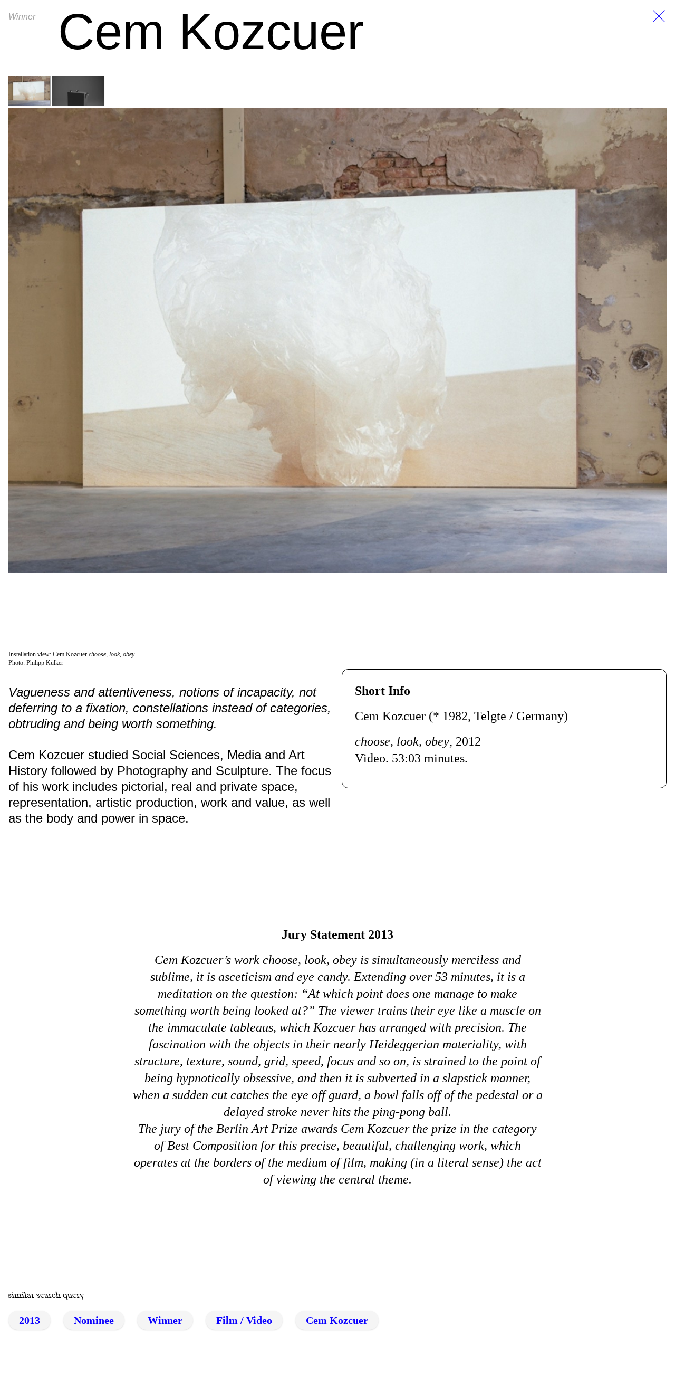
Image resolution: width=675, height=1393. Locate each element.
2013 (29, 1320)
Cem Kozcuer (337, 1320)
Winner (165, 1320)
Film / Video (244, 1320)
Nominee (94, 1320)
